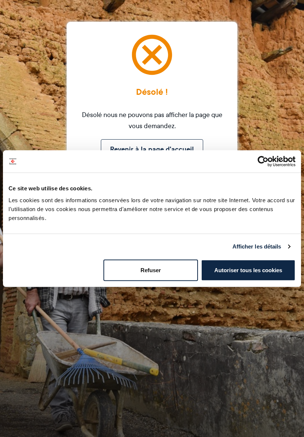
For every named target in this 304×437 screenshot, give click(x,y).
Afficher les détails (256, 246)
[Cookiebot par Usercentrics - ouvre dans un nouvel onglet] (263, 161)
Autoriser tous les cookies (248, 270)
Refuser (151, 270)
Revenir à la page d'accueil (152, 149)
